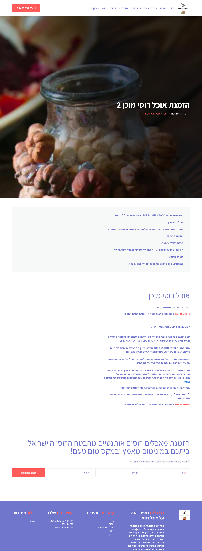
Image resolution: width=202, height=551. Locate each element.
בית (171, 8)
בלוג (104, 8)
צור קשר (94, 8)
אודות (163, 8)
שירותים (175, 113)
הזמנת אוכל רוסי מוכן (62, 527)
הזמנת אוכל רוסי (119, 8)
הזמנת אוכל (67, 524)
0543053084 (182, 314)
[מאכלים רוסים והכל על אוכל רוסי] (183, 8)
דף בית (186, 113)
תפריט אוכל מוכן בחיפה (144, 8)
